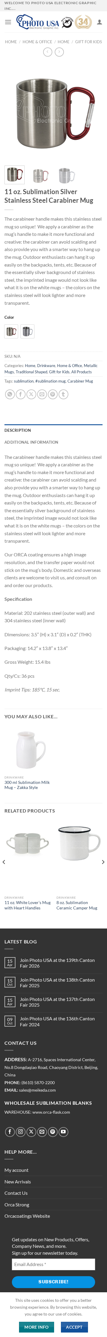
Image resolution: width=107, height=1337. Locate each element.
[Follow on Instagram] (21, 1132)
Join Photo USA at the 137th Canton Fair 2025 (57, 1002)
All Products (81, 371)
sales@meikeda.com (37, 1090)
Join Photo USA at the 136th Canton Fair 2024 (57, 1021)
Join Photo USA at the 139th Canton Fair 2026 (57, 962)
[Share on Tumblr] (63, 394)
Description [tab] (17, 430)
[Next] (93, 112)
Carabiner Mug (80, 381)
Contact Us (16, 1193)
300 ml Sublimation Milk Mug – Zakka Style (27, 785)
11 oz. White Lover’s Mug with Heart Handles (27, 905)
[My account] (100, 21)
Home (11, 41)
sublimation (24, 381)
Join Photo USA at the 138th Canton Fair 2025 (57, 982)
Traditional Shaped (31, 371)
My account (16, 1170)
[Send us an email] (42, 1132)
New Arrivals (17, 1181)
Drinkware (46, 365)
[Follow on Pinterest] (53, 1132)
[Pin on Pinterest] (53, 394)
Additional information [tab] (31, 442)
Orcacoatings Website (27, 1216)
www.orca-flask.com (51, 1112)
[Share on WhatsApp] (10, 394)
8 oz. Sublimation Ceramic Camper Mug (76, 905)
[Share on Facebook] (21, 394)
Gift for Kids (88, 41)
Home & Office (37, 41)
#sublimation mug (50, 381)
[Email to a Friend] (42, 394)
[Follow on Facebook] (10, 1132)
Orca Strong (16, 1204)
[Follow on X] (31, 1132)
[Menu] (8, 22)
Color (9, 317)
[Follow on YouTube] (63, 1132)
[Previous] (14, 112)
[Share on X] (31, 394)
